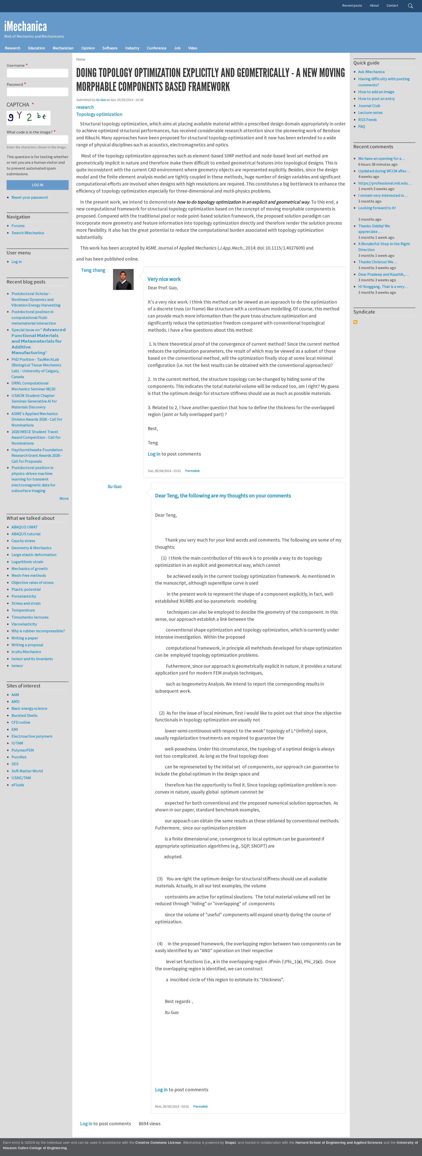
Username (16, 65)
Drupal (230, 1142)
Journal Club (369, 105)
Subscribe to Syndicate (355, 322)
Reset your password (29, 197)
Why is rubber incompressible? (38, 630)
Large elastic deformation (33, 554)
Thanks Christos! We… (377, 261)
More (64, 498)
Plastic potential (26, 589)
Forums (18, 225)
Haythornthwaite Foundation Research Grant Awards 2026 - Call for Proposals (37, 455)
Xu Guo (101, 100)
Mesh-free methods (28, 575)
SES (15, 763)
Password (15, 84)
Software (110, 47)
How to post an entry (376, 98)
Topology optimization (99, 114)
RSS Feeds (367, 119)
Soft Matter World (27, 771)
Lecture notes (370, 112)
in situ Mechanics (26, 651)
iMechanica (25, 26)
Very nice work (164, 279)
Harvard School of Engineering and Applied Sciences (339, 1142)
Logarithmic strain (27, 561)
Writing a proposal (27, 644)
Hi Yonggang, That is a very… (383, 286)
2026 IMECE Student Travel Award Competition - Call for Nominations (36, 437)
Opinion (88, 47)
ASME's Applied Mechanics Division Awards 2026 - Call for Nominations (36, 419)
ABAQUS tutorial (26, 533)
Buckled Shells (24, 715)
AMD (15, 701)
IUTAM (17, 743)
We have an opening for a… (381, 158)
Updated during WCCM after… (384, 171)
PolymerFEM (22, 750)
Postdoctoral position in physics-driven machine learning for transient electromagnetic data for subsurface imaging (33, 479)
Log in (154, 454)
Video (192, 47)
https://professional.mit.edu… (384, 183)
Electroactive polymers (32, 736)
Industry (132, 47)
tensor (17, 665)
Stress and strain (26, 603)
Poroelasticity (23, 596)
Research (12, 47)
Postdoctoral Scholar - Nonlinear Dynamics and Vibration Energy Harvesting (36, 299)
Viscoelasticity (24, 624)
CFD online (20, 722)
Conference (156, 47)
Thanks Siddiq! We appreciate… (374, 228)
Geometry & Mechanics (31, 547)
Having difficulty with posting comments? (384, 81)
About (374, 5)
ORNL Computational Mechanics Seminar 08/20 (33, 386)
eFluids (17, 784)
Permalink (192, 471)
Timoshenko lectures (30, 617)
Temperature (23, 610)
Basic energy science (29, 708)
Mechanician (63, 47)
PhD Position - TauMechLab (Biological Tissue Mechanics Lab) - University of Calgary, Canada (36, 368)
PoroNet (19, 757)
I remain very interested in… (383, 195)
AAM (15, 694)
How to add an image (376, 91)
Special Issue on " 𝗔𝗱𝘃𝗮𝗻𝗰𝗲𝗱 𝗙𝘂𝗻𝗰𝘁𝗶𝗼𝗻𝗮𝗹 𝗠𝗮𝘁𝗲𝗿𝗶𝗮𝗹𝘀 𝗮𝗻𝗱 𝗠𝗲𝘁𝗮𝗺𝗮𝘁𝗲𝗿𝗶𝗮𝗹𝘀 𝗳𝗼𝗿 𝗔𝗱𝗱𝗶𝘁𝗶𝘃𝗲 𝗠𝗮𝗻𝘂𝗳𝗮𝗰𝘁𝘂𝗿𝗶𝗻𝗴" (38, 341)
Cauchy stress (23, 540)
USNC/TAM (21, 777)
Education (36, 47)
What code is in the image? (30, 132)
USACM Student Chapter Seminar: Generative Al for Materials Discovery (34, 401)
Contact (392, 5)
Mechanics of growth (29, 568)
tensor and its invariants (32, 658)
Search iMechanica (27, 232)
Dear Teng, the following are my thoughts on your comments (223, 496)
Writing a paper (24, 638)
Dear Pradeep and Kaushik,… (383, 274)
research (85, 107)
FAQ (361, 126)
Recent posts (352, 5)
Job (177, 47)
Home (80, 59)
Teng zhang (93, 270)
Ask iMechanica (371, 71)
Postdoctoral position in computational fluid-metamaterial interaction (33, 317)
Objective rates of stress (32, 582)
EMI (14, 729)
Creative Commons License (158, 1142)
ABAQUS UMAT (24, 527)
